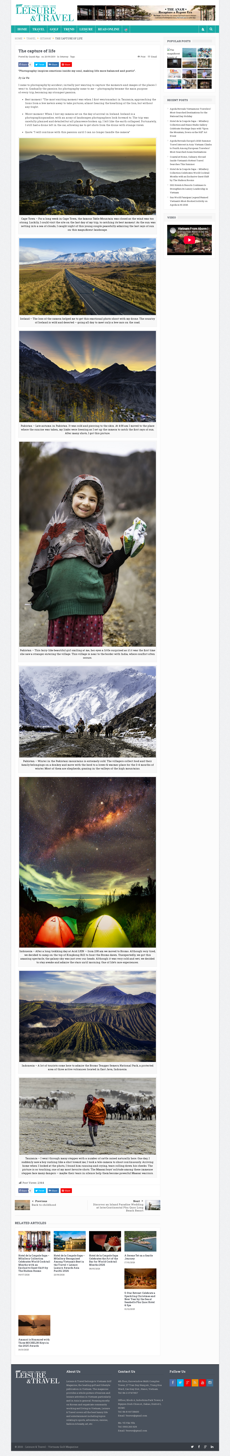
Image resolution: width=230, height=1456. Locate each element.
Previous (41, 1201)
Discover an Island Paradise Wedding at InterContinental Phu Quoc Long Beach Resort (118, 1207)
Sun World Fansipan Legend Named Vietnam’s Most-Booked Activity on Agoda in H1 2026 (189, 201)
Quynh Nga (34, 56)
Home (22, 29)
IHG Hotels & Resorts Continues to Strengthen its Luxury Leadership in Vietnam (189, 189)
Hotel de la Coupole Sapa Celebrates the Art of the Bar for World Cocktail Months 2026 (103, 1260)
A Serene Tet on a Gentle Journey (138, 1257)
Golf (54, 29)
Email (154, 56)
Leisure (86, 29)
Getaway (64, 56)
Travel (38, 29)
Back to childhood (44, 1204)
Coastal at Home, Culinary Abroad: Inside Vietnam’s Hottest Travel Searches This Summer (188, 160)
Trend (69, 29)
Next (136, 1201)
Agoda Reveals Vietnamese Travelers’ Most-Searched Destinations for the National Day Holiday (190, 112)
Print (143, 56)
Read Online (108, 29)
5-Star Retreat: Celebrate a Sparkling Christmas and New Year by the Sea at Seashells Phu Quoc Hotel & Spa (139, 1299)
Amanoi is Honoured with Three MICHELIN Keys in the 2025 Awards (34, 1342)
